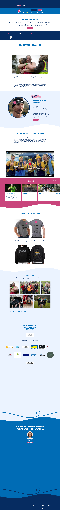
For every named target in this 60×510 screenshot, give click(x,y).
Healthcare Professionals (22, 505)
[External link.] (43, 506)
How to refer (20, 506)
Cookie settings (33, 506)
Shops (37, 12)
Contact (8, 505)
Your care (23, 12)
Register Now (36, 119)
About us (8, 506)
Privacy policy (35, 3)
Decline (24, 5)
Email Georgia (30, 442)
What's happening (41, 12)
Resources (20, 508)
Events (27, 12)
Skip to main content (5, 12)
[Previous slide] (53, 181)
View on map (11, 38)
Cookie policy (41, 3)
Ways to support (32, 12)
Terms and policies (33, 505)
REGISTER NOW (30, 27)
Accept (19, 5)
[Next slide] (56, 181)
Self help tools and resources (11, 508)
